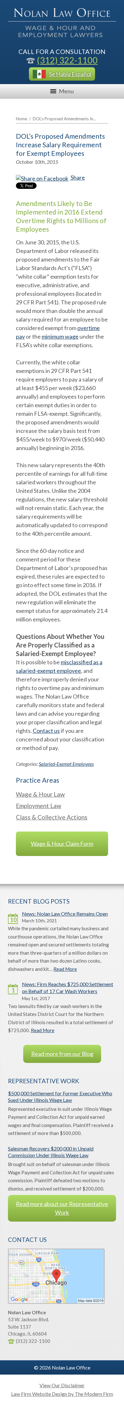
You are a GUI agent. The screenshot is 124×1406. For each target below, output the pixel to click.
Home (21, 118)
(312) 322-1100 (67, 60)
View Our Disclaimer (62, 1385)
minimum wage (60, 336)
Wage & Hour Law (40, 794)
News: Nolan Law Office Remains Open (65, 914)
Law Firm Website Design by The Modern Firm (62, 1394)
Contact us (46, 730)
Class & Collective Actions (51, 817)
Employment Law (38, 805)
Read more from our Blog (62, 1053)
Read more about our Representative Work (62, 1208)
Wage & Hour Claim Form (62, 843)
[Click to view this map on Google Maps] (56, 1302)
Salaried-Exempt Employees (66, 764)
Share (77, 177)
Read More (65, 969)
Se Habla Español (70, 73)
